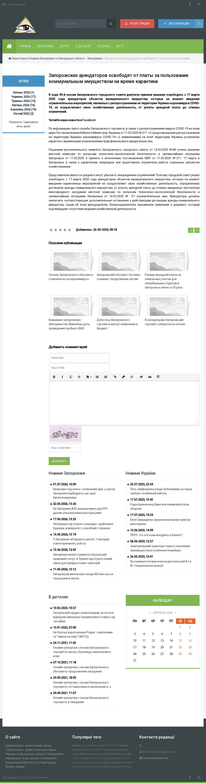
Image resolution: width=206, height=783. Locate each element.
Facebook (89, 120)
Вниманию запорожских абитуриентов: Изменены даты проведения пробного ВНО (69, 324)
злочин (125, 758)
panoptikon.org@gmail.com (160, 751)
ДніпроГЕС (104, 745)
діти (129, 754)
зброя (116, 758)
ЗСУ (113, 745)
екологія (77, 758)
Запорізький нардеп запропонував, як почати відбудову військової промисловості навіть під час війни (84, 617)
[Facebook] (190, 4)
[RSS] (199, 4)
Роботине (85, 754)
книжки (85, 762)
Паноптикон (41, 777)
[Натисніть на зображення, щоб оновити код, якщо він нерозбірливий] (65, 433)
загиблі (101, 758)
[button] (54, 377)
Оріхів (75, 754)
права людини (111, 766)
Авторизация (178, 23)
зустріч (76, 762)
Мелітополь (121, 749)
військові (121, 754)
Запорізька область (83, 749)
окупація (88, 766)
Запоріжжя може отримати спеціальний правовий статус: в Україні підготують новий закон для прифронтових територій (82, 559)
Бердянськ (78, 745)
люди (105, 762)
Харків (104, 754)
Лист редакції (16, 4)
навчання (127, 762)
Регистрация (139, 23)
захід (109, 758)
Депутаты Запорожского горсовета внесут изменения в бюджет (117, 324)
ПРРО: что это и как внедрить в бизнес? (156, 535)
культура (96, 762)
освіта (98, 766)
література (115, 762)
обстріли (77, 766)
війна (112, 754)
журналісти (89, 758)
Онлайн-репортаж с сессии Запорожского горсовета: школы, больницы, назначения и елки (82, 652)
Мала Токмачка (105, 749)
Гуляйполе (91, 745)
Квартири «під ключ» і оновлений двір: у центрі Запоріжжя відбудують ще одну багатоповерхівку (84, 493)
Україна (95, 754)
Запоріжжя (122, 745)
